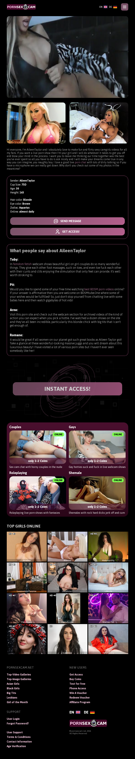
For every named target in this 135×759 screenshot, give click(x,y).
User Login (13, 718)
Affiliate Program (79, 702)
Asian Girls (13, 683)
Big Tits (11, 693)
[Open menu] (124, 7)
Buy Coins (75, 679)
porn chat (80, 162)
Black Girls (13, 688)
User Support (15, 732)
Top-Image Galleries (19, 679)
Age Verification (16, 746)
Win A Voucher (78, 693)
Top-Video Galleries (19, 674)
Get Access (76, 674)
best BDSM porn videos (99, 289)
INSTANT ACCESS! (67, 389)
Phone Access (77, 688)
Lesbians (12, 697)
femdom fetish (22, 264)
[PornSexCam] (21, 7)
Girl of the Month (17, 702)
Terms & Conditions (19, 737)
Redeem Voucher (79, 697)
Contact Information (19, 741)
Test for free (77, 683)
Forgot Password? (18, 723)
